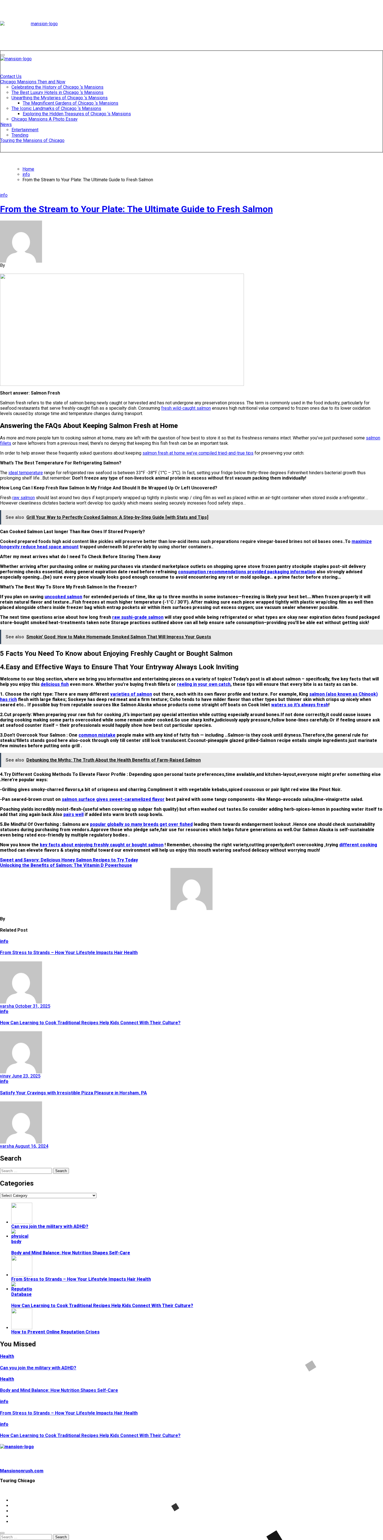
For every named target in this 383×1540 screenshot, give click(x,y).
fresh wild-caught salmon (186, 408)
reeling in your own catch (203, 684)
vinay (6, 1076)
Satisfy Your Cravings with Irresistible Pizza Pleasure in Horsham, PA (73, 1093)
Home (17, 1500)
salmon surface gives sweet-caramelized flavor (113, 799)
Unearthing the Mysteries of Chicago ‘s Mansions (59, 97)
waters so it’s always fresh (299, 704)
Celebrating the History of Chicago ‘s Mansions (57, 87)
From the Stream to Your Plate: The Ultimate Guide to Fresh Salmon (136, 209)
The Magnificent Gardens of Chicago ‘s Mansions (70, 103)
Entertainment (24, 129)
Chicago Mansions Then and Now (32, 81)
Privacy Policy (26, 1505)
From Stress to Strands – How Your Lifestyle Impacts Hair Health (69, 952)
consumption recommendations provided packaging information (246, 571)
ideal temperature (25, 472)
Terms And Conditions (35, 1521)
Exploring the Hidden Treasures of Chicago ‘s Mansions (77, 113)
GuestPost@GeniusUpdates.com (285, 1490)
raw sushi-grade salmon (137, 617)
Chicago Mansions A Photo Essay (44, 119)
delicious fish (55, 684)
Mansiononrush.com (21, 1470)
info (4, 195)
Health (7, 1356)
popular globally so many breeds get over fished (141, 824)
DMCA (17, 1516)
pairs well (73, 814)
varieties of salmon (131, 694)
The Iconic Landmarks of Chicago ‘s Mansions (56, 108)
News (6, 124)
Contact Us (11, 76)
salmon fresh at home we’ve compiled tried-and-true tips (197, 453)
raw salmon (23, 497)
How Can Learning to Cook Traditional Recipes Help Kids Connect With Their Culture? (90, 1022)
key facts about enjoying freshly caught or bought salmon (101, 844)
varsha (7, 1006)
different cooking (358, 844)
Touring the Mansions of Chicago (32, 140)
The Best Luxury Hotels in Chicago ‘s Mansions (57, 92)
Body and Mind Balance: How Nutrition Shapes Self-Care (59, 1390)
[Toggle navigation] (2, 55)
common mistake (97, 735)
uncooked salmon (63, 596)
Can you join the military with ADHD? (38, 1368)
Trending (19, 135)
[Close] (2, 1533)
